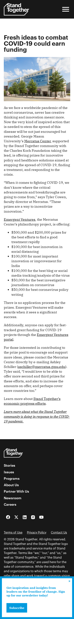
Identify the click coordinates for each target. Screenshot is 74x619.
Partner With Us (16, 491)
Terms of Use (13, 532)
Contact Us (59, 532)
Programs (12, 478)
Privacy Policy (36, 532)
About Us (11, 485)
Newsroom (12, 498)
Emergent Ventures (19, 219)
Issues (9, 472)
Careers (10, 504)
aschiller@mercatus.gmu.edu (41, 367)
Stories (9, 465)
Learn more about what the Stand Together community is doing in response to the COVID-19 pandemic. (37, 416)
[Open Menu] (65, 9)
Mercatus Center (37, 141)
